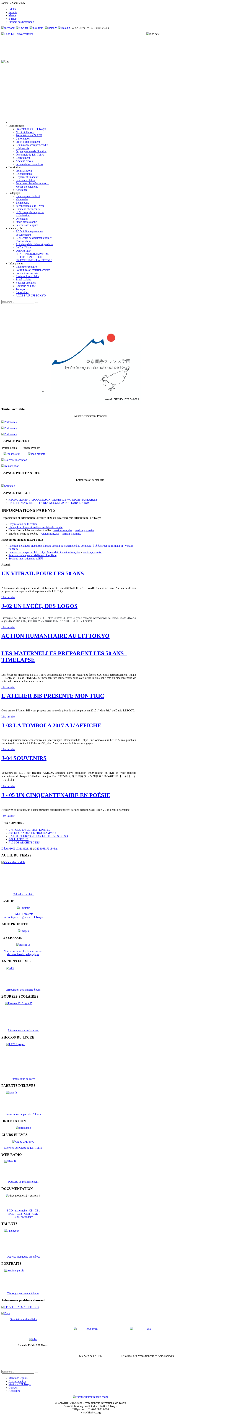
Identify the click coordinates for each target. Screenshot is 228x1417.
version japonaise (84, 530)
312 (24, 848)
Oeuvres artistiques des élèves (23, 1256)
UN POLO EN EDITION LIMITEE (29, 829)
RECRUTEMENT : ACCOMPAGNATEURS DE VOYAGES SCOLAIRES (53, 499)
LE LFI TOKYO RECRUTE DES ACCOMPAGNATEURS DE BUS (49, 502)
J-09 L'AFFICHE (18, 839)
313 (29, 848)
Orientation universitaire (23, 1319)
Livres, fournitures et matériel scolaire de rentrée (36, 527)
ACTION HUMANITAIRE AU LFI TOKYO (55, 636)
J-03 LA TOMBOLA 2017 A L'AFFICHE (51, 725)
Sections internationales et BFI (26, 558)
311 (20, 848)
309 (12, 848)
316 (42, 848)
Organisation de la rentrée (23, 523)
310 (16, 848)
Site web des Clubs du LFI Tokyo (23, 1147)
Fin (56, 848)
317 (46, 848)
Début (4, 848)
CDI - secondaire (23, 1216)
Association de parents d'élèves (23, 1114)
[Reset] (36, 302)
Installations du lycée (23, 1078)
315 (37, 848)
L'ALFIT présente (23, 913)
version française (62, 530)
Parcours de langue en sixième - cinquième (32, 555)
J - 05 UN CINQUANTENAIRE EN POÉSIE (55, 795)
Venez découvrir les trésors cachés (23, 951)
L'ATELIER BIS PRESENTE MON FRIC (52, 696)
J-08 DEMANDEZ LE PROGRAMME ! (32, 832)
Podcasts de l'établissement (23, 1181)
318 (50, 848)
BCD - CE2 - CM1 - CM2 (23, 1213)
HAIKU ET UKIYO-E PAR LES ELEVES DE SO (38, 836)
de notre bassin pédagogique (23, 954)
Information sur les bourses (23, 1030)
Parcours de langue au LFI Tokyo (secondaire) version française (44, 552)
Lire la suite (8, 597)
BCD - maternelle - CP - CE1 (23, 1210)
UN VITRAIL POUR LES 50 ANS (42, 573)
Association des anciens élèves (23, 989)
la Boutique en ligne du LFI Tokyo (23, 917)
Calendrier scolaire (23, 894)
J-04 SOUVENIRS (23, 758)
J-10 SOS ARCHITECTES (24, 842)
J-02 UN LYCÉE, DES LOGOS (39, 606)
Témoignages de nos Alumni (23, 1293)
